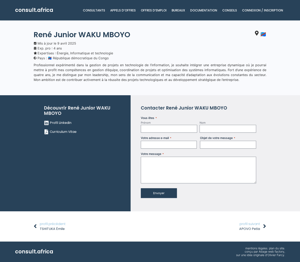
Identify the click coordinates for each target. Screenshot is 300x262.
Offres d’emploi (154, 10)
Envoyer (158, 193)
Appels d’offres (123, 10)
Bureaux (178, 10)
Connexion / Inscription (262, 10)
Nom (203, 122)
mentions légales (256, 248)
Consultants (94, 10)
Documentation (203, 10)
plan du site (276, 248)
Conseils (229, 10)
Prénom (146, 122)
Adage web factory (271, 251)
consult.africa (34, 10)
